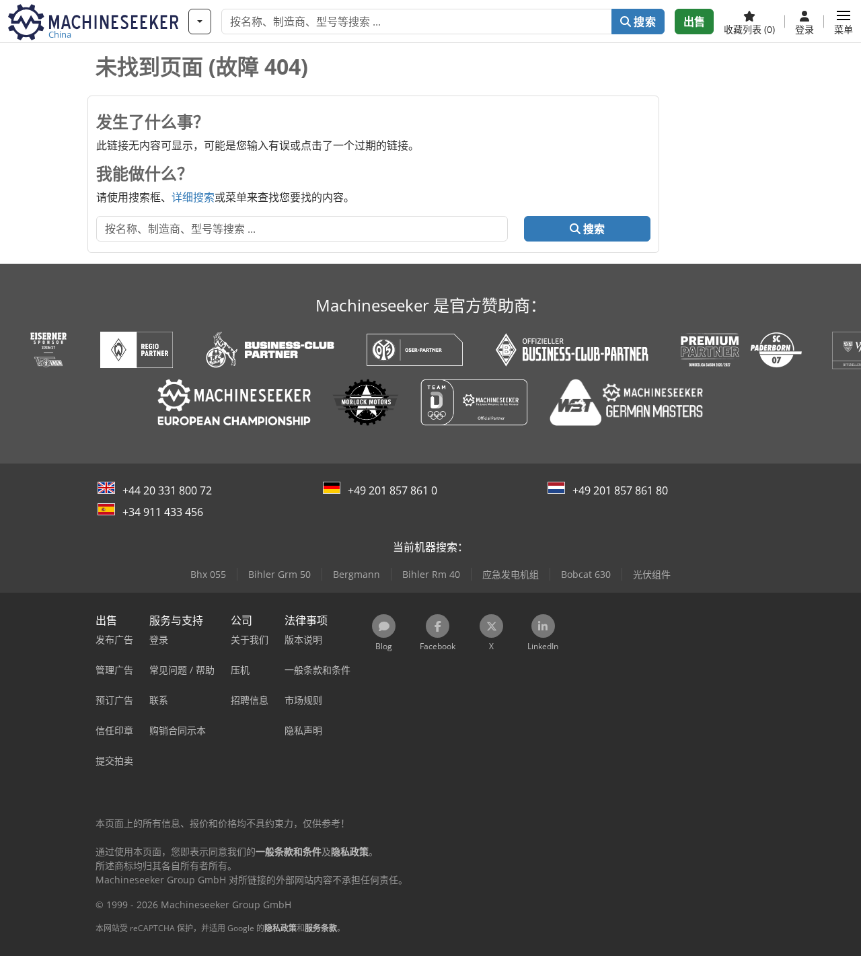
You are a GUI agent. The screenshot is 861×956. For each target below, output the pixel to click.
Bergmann (356, 574)
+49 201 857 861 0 (392, 490)
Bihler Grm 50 (279, 574)
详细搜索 (193, 197)
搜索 (643, 21)
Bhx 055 (208, 574)
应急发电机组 (510, 574)
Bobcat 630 (586, 574)
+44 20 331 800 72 (167, 490)
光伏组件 (652, 574)
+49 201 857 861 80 (620, 490)
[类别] (199, 21)
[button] (843, 21)
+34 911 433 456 (162, 512)
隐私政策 (280, 928)
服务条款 (321, 928)
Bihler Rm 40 (431, 574)
